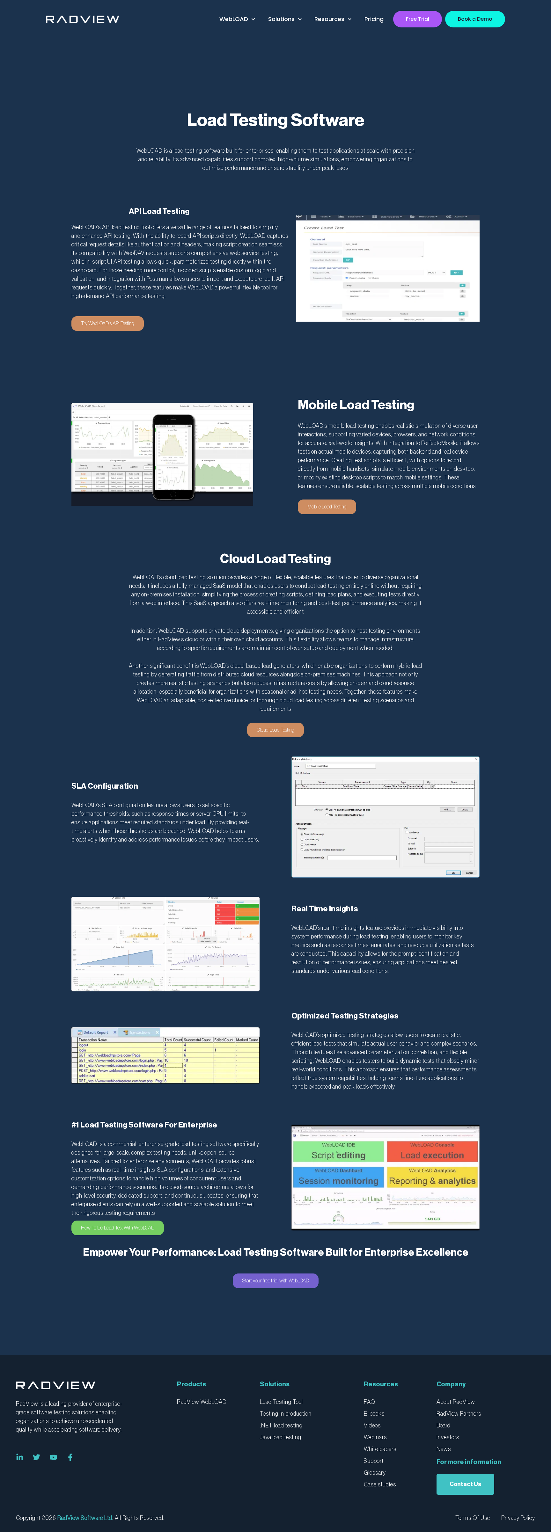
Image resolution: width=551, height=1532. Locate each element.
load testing (374, 936)
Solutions (281, 19)
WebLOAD (233, 19)
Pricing (374, 19)
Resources (329, 19)
